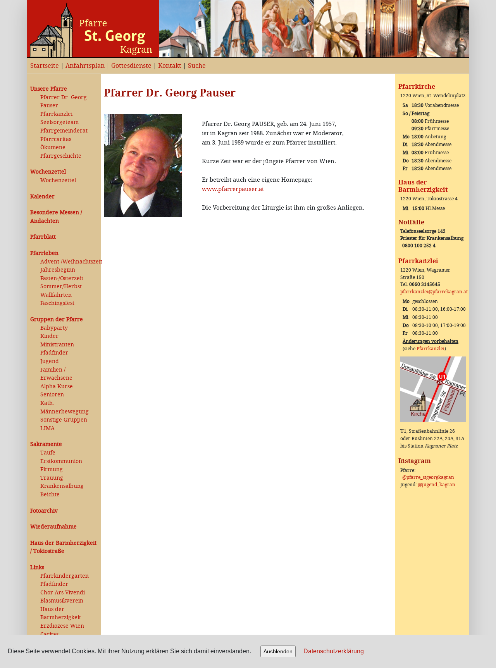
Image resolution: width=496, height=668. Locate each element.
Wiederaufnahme (53, 526)
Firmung (51, 469)
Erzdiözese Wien (62, 626)
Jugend (49, 361)
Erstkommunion (61, 461)
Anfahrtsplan (85, 65)
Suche (197, 65)
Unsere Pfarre (48, 89)
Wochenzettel (48, 172)
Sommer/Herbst (61, 286)
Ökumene (52, 147)
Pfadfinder (54, 352)
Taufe (47, 452)
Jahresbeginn (57, 270)
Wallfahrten (56, 295)
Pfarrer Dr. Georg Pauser (63, 101)
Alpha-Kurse (56, 386)
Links (37, 567)
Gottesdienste (131, 65)
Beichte (50, 494)
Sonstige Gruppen (63, 420)
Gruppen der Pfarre (56, 319)
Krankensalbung (62, 486)
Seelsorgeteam (59, 122)
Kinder (49, 336)
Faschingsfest (57, 303)
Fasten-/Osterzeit (61, 278)
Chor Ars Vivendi (62, 592)
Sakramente (46, 444)
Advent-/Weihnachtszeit (69, 261)
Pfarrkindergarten (64, 576)
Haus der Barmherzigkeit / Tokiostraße (63, 547)
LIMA (47, 428)
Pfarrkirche (416, 86)
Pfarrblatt (43, 237)
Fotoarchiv (44, 511)
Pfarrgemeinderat (64, 130)
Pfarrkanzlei (56, 114)
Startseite (44, 65)
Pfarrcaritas (55, 139)
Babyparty (54, 328)
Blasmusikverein (61, 600)
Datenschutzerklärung (333, 651)
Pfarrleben (44, 253)
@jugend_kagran (436, 484)
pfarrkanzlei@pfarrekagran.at (434, 291)
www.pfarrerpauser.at (233, 189)
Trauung (51, 478)
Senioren (52, 394)
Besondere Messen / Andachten (56, 216)
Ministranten (57, 344)
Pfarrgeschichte (60, 156)
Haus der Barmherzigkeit (60, 613)
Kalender (42, 196)
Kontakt (169, 65)
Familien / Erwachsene (56, 374)
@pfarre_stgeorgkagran (428, 477)
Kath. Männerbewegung (64, 407)
